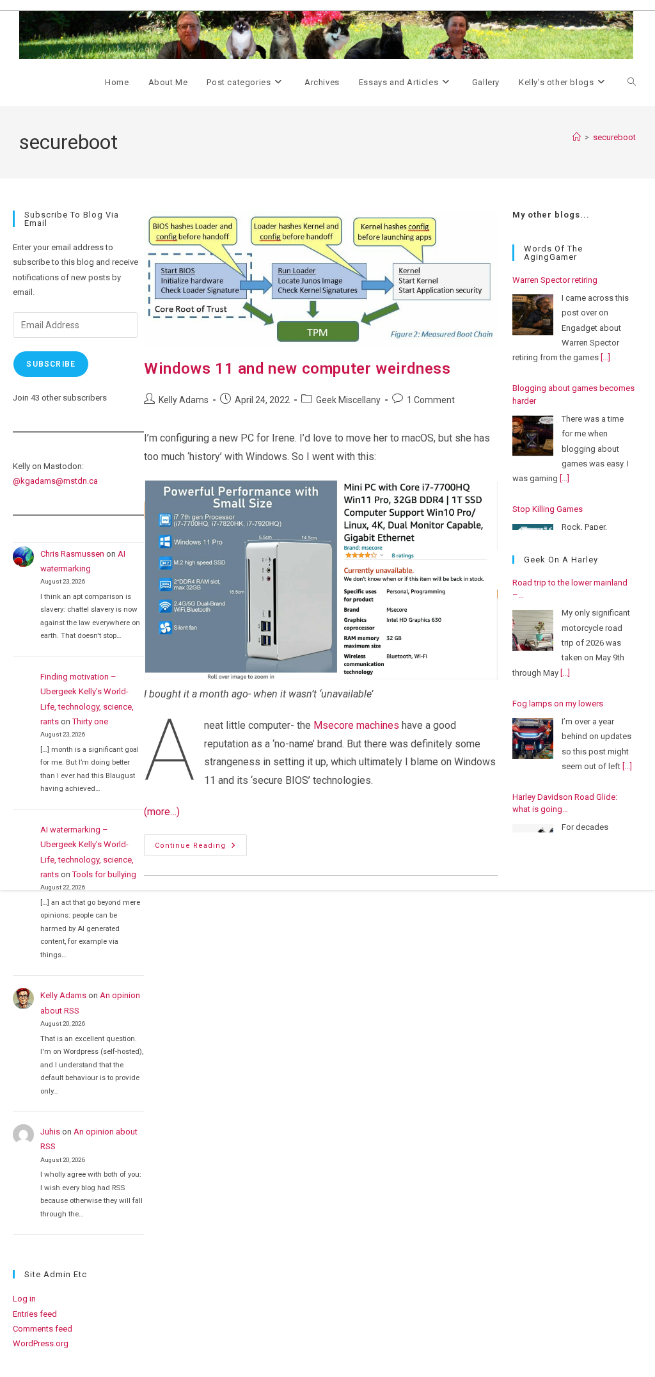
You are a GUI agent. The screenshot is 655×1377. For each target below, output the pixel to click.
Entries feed (35, 1314)
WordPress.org (40, 1343)
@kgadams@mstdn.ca (55, 481)
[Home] (576, 137)
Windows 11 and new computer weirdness (297, 369)
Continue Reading (201, 848)
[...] (605, 357)
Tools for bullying (104, 874)
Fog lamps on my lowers (557, 703)
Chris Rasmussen (72, 554)
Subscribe (50, 364)
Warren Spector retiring (554, 280)
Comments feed (42, 1328)
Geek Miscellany (348, 400)
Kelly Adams (184, 400)
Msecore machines (355, 725)
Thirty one (90, 721)
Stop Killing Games (547, 509)
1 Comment (431, 400)
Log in (24, 1298)
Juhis (50, 1131)
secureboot (614, 137)
